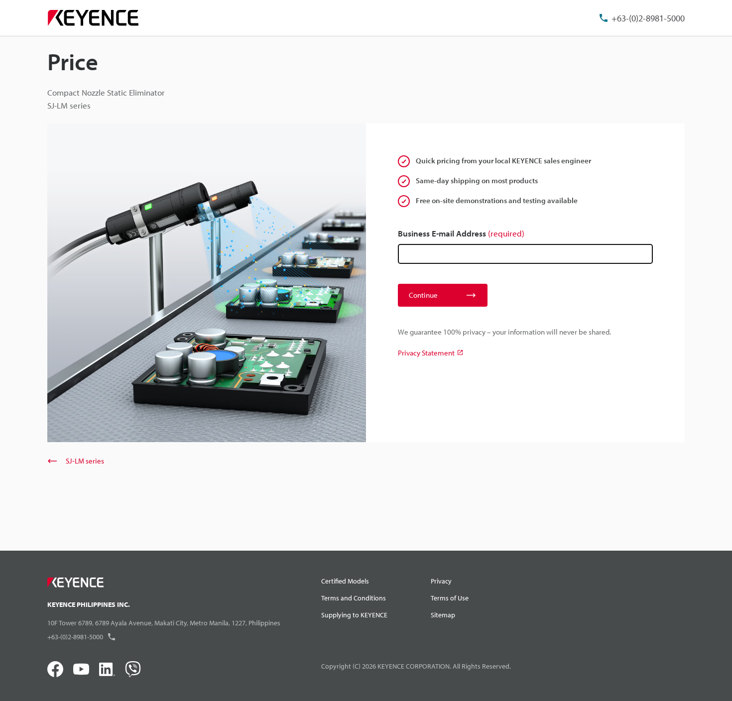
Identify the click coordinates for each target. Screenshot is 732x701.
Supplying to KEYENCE (354, 614)
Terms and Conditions (353, 597)
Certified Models (345, 581)
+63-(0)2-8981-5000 (648, 18)
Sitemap (443, 614)
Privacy (441, 581)
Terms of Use (450, 597)
